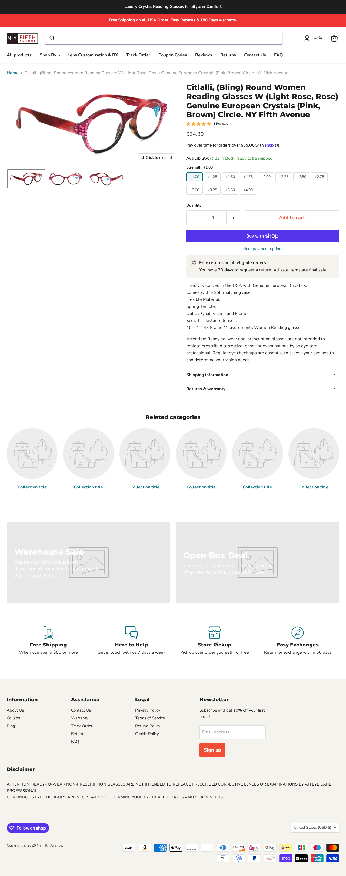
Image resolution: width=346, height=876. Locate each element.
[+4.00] (249, 196)
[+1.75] (249, 183)
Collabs (13, 718)
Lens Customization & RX (93, 55)
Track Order (138, 55)
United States (312, 827)
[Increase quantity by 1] (233, 217)
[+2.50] (302, 183)
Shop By (48, 55)
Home (13, 72)
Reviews (203, 55)
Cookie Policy (147, 733)
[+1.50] (231, 183)
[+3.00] (195, 196)
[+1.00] (195, 183)
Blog (11, 726)
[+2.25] (284, 183)
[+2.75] (320, 183)
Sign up (212, 750)
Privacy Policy (147, 710)
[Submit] (51, 38)
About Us (15, 710)
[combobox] (163, 38)
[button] (314, 38)
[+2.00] (266, 183)
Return (77, 733)
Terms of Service (150, 718)
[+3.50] (231, 196)
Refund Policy (147, 726)
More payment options (262, 249)
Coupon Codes (172, 55)
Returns (228, 55)
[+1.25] (213, 183)
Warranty (79, 718)
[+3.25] (213, 196)
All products (19, 55)
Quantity (193, 205)
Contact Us (255, 55)
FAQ (278, 55)
